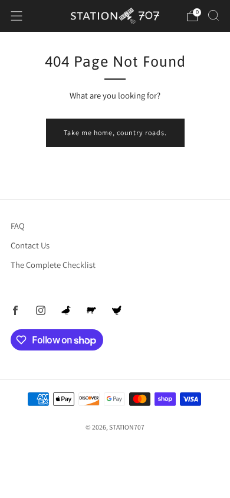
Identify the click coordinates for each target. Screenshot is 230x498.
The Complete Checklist (53, 264)
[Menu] (16, 16)
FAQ (18, 225)
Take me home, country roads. (115, 132)
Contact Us (30, 245)
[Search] (213, 15)
